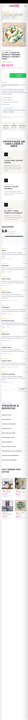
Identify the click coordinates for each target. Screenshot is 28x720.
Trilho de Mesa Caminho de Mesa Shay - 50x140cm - (7, 492)
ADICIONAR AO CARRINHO (18, 75)
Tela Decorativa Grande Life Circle (20, 492)
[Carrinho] (25, 6)
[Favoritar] (11, 480)
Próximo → (22, 389)
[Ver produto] (11, 483)
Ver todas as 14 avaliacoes (10, 18)
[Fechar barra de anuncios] (26, 1)
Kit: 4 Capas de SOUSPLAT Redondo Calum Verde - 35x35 (20, 514)
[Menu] (2, 6)
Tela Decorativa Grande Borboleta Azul (7, 514)
